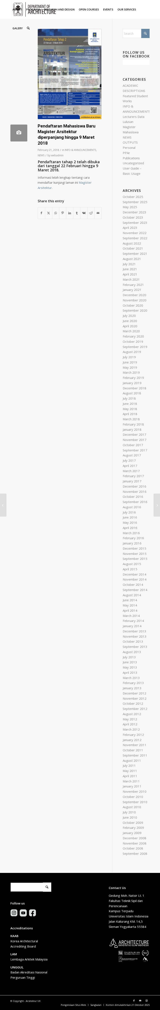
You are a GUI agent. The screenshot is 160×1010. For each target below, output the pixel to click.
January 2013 (132, 688)
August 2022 (132, 243)
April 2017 (130, 466)
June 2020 (130, 321)
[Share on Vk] (83, 213)
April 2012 (130, 724)
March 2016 (131, 533)
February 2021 (133, 285)
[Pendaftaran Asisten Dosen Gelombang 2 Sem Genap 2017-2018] (3, 505)
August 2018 (132, 393)
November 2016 (134, 491)
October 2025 (133, 197)
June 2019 (130, 362)
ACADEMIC (130, 85)
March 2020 (131, 331)
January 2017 (132, 481)
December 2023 (134, 212)
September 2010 (135, 802)
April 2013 (130, 672)
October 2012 (133, 703)
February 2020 (133, 336)
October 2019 (133, 341)
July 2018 (129, 398)
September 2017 (135, 450)
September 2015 (135, 559)
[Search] (28, 28)
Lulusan (128, 122)
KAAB (14, 936)
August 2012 (132, 714)
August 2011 (132, 760)
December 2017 (134, 434)
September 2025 (135, 202)
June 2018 (130, 403)
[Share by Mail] (98, 213)
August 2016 (132, 507)
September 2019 (135, 347)
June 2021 (130, 269)
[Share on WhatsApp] (55, 213)
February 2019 (133, 378)
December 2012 (134, 693)
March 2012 (131, 729)
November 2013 (134, 636)
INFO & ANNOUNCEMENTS (80, 150)
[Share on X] (48, 213)
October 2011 (133, 750)
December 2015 (134, 548)
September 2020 (135, 310)
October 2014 (133, 584)
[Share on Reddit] (91, 213)
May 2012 (130, 719)
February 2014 (133, 621)
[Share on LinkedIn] (69, 213)
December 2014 (134, 574)
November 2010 (134, 791)
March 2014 (131, 616)
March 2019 (131, 372)
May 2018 (130, 409)
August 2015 (132, 564)
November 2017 (134, 440)
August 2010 (132, 807)
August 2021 (132, 259)
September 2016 (135, 502)
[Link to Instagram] (146, 1000)
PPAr (126, 153)
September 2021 (135, 253)
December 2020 (134, 295)
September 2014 (135, 590)
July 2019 (129, 357)
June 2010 (130, 817)
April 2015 (130, 569)
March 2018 (131, 419)
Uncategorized (133, 163)
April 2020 (130, 326)
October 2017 (133, 445)
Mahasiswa (131, 132)
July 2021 (129, 264)
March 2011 (131, 781)
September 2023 (135, 222)
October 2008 (133, 848)
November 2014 (134, 579)
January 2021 (132, 290)
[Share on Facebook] (41, 213)
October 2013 (133, 641)
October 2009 (133, 822)
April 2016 (130, 528)
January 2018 (132, 429)
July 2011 (129, 765)
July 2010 (129, 812)
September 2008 (135, 853)
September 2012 (135, 709)
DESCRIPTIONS (134, 91)
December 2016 (134, 486)
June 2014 (130, 600)
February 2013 (133, 683)
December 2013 (134, 631)
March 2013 (131, 678)
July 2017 (129, 460)
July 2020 (129, 315)
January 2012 (132, 740)
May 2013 (130, 667)
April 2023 (130, 227)
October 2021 (133, 248)
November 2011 (134, 745)
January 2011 (132, 786)
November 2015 (134, 553)
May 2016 (130, 522)
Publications (131, 158)
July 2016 (129, 512)
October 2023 (133, 217)
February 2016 (133, 538)
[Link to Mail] (140, 1000)
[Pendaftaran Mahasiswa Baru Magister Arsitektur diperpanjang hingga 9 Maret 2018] (18, 133)
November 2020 (134, 300)
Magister (129, 127)
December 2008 (134, 838)
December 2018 (134, 388)
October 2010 (133, 797)
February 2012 (133, 734)
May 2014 (130, 605)
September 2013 (135, 646)
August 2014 (132, 595)
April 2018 (130, 414)
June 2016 (130, 517)
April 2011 (130, 776)
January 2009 (132, 833)
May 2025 (130, 207)
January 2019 (132, 383)
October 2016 (133, 496)
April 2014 (130, 610)
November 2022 (134, 233)
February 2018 (133, 424)
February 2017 (133, 476)
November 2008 (134, 843)
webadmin (57, 155)
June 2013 (130, 662)
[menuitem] (17, 9)
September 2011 (135, 755)
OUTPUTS (130, 142)
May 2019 (130, 367)
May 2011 (130, 771)
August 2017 (132, 455)
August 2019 (132, 352)
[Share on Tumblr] (76, 213)
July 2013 (129, 657)
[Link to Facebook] (134, 1000)
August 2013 (132, 652)
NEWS (41, 155)
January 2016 (132, 543)
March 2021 (131, 279)
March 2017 (131, 471)
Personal (129, 147)
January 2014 (132, 626)
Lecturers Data (133, 117)
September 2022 (135, 238)
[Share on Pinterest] (62, 213)
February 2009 (133, 827)
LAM (13, 954)
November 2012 (134, 698)
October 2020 (133, 305)
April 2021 (130, 274)
